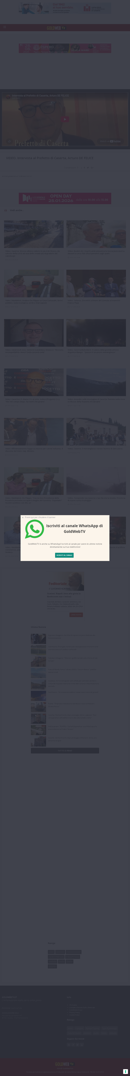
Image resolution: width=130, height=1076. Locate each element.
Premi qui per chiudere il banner (39, 517)
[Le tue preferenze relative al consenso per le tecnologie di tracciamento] (125, 1071)
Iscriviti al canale (64, 555)
